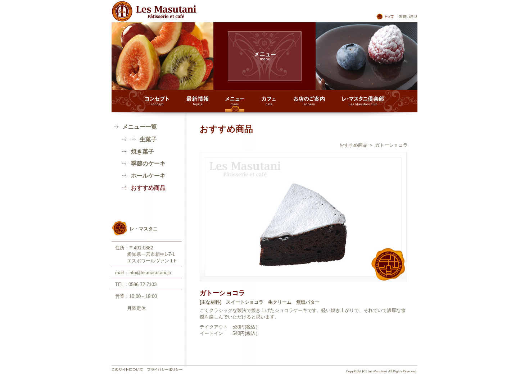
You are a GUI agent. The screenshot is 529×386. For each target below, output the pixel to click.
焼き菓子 (142, 151)
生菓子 (148, 139)
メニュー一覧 (139, 127)
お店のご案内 (309, 101)
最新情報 (197, 101)
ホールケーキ (148, 176)
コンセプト (157, 101)
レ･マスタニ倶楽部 (363, 101)
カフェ (269, 101)
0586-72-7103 (142, 284)
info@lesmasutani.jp (149, 272)
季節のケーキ (148, 163)
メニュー (235, 101)
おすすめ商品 (353, 145)
